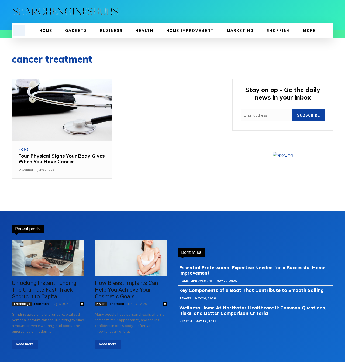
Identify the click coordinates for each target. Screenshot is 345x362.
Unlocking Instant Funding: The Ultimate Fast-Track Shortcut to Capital (44, 290)
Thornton (41, 304)
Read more (25, 344)
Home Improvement (196, 281)
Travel (185, 298)
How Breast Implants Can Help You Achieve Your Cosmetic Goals (126, 290)
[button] (19, 30)
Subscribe (308, 115)
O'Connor (25, 170)
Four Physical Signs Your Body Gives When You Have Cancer (61, 159)
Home (23, 149)
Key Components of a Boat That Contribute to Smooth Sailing (251, 290)
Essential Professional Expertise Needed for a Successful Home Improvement (252, 270)
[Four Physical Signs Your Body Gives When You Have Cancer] (62, 110)
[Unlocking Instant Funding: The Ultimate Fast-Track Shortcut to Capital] (48, 258)
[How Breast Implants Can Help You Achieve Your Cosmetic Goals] (131, 258)
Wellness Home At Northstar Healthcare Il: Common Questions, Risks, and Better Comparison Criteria (252, 310)
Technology (21, 304)
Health (100, 304)
